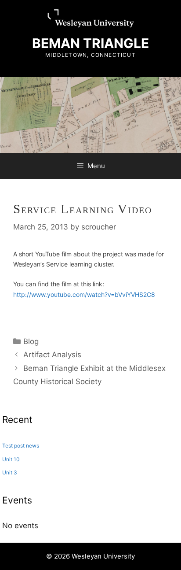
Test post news (20, 445)
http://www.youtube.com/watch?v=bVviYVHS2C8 (84, 294)
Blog (31, 341)
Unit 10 (11, 459)
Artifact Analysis (52, 354)
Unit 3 (9, 472)
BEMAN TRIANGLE (90, 43)
